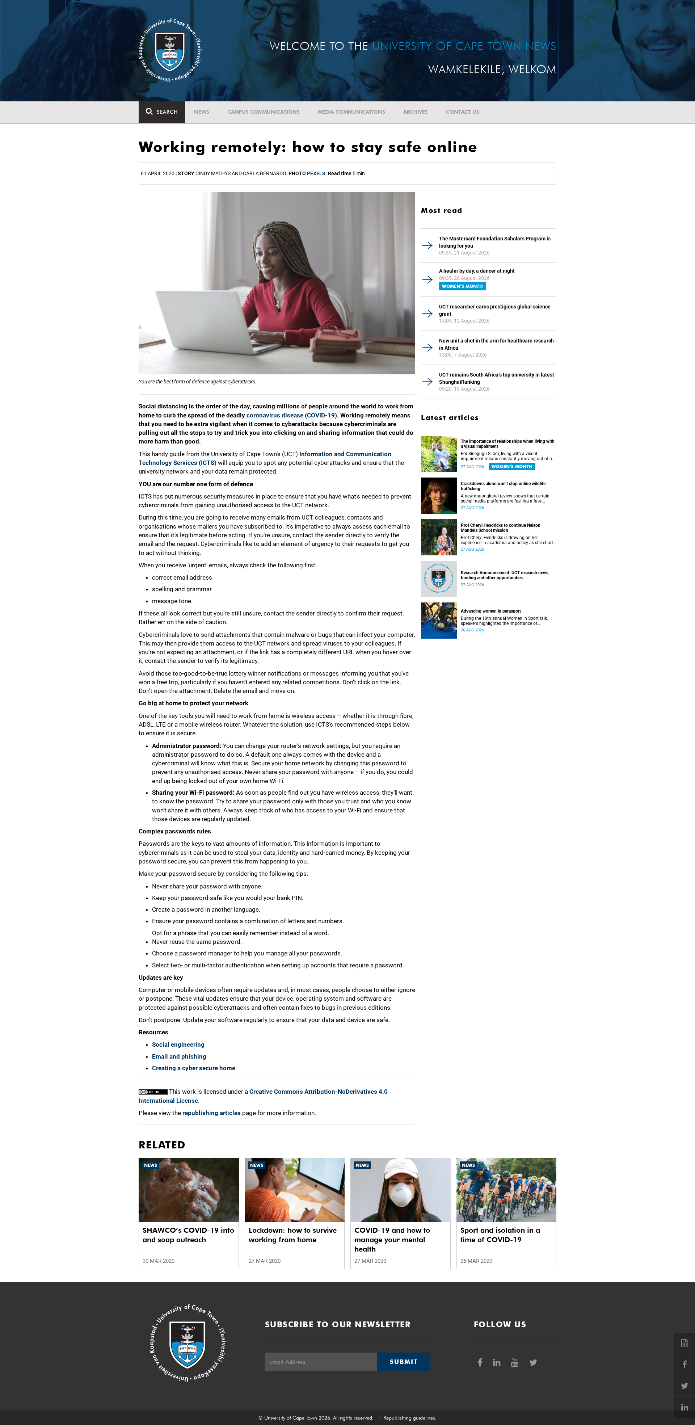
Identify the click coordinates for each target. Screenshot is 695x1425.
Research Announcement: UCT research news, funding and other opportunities (505, 575)
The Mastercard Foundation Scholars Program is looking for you (495, 242)
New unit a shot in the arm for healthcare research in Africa (496, 344)
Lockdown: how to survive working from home (293, 1235)
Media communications (351, 112)
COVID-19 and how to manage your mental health (392, 1239)
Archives (415, 112)
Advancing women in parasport (491, 611)
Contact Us (462, 112)
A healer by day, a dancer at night (477, 271)
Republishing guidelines (409, 1418)
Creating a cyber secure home (193, 1068)
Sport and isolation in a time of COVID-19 (500, 1235)
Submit (403, 1361)
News (201, 112)
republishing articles (211, 1113)
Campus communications (263, 112)
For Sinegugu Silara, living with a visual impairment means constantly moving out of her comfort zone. (508, 456)
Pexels (316, 173)
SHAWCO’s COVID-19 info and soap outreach (188, 1235)
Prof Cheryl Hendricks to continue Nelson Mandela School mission (500, 528)
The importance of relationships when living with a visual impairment (508, 444)
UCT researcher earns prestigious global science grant (495, 310)
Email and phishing (179, 1056)
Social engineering (178, 1044)
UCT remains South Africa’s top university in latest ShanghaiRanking (496, 378)
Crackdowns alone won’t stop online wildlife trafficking (503, 486)
